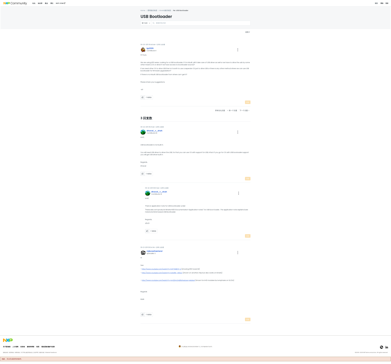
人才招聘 (15, 347)
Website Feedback (51, 352)
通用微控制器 (152, 10)
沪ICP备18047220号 (206, 346)
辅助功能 (41, 352)
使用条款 (11, 352)
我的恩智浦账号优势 (48, 347)
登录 (387, 3)
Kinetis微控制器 (165, 10)
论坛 (33, 3)
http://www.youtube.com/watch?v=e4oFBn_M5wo (162, 273)
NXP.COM (59, 3)
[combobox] (200, 23)
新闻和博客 (30, 347)
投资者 (22, 347)
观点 (46, 3)
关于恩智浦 (6, 347)
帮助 (382, 3)
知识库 (40, 3)
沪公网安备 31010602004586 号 (190, 346)
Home (143, 10)
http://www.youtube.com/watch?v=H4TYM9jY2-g (161, 269)
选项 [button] (247, 32)
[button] (237, 49)
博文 (51, 3)
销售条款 (17, 352)
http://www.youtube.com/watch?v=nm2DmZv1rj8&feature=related (168, 280)
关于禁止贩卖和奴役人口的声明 (29, 352)
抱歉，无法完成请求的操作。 (12, 359)
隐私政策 (5, 352)
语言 (376, 3)
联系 (37, 347)
